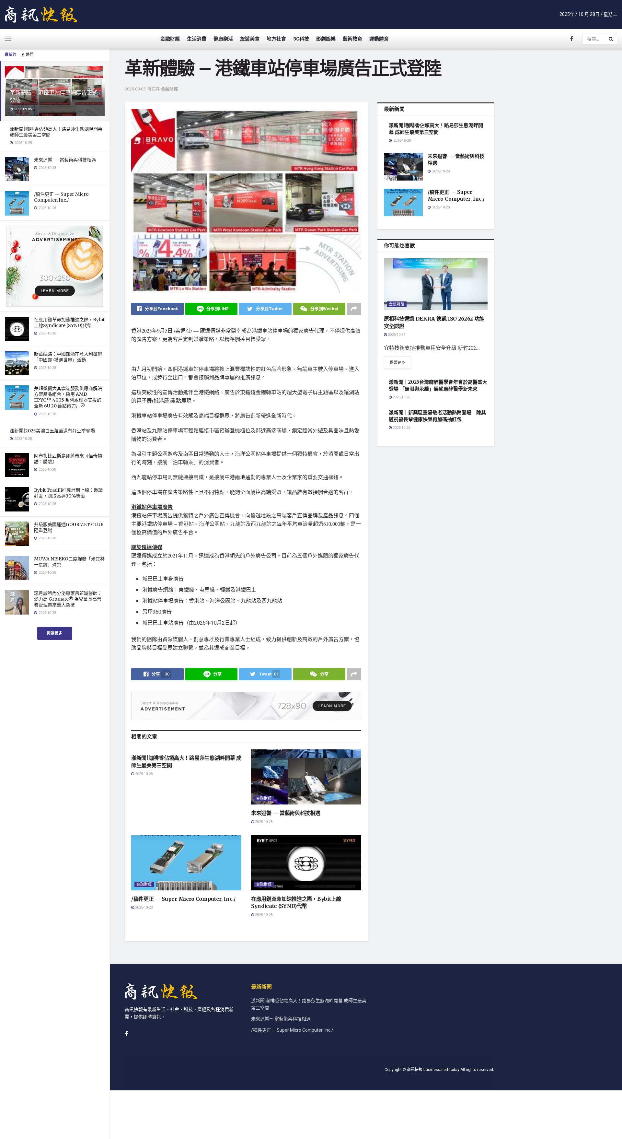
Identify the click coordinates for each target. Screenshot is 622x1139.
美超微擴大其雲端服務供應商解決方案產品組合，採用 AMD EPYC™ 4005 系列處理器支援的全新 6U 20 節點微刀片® (68, 397)
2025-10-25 (401, 427)
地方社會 (276, 38)
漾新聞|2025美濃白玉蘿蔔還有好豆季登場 (52, 431)
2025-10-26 (401, 397)
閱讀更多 (55, 633)
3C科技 (301, 38)
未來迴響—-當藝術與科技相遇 (65, 160)
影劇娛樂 (326, 38)
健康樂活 (223, 38)
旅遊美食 (249, 38)
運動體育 (379, 38)
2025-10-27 (396, 334)
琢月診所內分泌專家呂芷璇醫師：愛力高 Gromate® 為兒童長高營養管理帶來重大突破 (68, 599)
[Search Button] (611, 39)
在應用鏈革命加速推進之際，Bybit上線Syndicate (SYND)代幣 (69, 322)
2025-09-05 (135, 89)
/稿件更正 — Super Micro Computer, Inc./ (61, 197)
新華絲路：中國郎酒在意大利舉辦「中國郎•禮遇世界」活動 (68, 357)
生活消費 (196, 38)
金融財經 (170, 38)
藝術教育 (352, 38)
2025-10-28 (143, 774)
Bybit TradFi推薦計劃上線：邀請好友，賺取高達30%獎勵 (68, 493)
